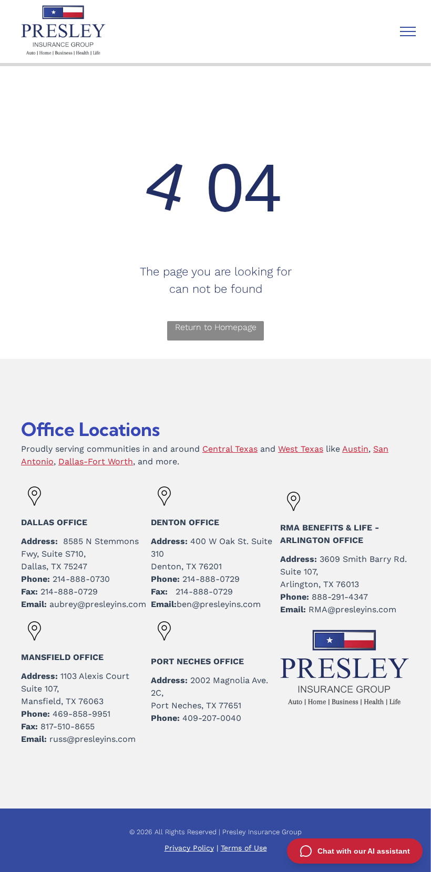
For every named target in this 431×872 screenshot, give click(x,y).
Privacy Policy (189, 848)
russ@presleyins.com (92, 739)
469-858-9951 (81, 714)
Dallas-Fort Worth (95, 461)
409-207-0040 (211, 718)
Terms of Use (244, 848)
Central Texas (230, 449)
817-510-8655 (67, 726)
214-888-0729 (69, 592)
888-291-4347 (340, 597)
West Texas (300, 449)
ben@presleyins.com (219, 604)
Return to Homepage (215, 327)
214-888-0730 (81, 579)
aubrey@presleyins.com (97, 604)
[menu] (408, 31)
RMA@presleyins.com (352, 609)
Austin (355, 449)
